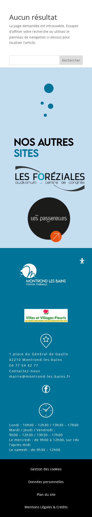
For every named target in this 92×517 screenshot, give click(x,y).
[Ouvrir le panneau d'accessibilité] (82, 261)
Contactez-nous (24, 371)
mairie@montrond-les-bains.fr (40, 376)
